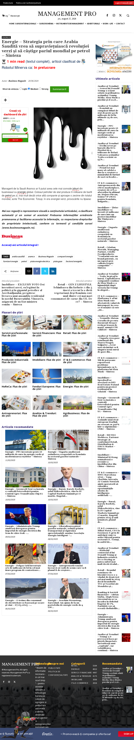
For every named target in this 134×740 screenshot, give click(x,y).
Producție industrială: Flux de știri (15, 361)
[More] (5, 100)
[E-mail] (28, 271)
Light (24, 89)
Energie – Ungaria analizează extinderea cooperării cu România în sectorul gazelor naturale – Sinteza (67, 455)
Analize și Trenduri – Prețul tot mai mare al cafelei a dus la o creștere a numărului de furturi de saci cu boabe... (109, 171)
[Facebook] (107, 15)
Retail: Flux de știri (74, 333)
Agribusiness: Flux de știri (76, 414)
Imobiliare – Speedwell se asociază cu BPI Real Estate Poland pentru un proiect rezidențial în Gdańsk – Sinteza (108, 385)
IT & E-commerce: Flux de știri (77, 361)
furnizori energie (10, 261)
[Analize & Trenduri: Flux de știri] (46, 402)
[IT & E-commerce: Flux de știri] (77, 349)
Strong (45, 89)
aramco (31, 256)
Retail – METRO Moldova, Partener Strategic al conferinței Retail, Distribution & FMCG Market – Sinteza (108, 442)
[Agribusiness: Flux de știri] (77, 402)
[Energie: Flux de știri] (77, 376)
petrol (24, 261)
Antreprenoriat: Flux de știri (14, 414)
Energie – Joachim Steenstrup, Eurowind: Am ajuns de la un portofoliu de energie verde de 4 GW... (65, 604)
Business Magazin (17, 80)
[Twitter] (120, 15)
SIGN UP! (15, 140)
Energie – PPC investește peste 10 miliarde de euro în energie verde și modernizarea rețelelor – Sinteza (24, 454)
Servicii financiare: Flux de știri (46, 334)
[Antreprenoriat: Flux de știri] (16, 402)
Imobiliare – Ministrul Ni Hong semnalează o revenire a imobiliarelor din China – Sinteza (108, 461)
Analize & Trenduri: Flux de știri (44, 414)
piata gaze (57, 261)
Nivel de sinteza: (11, 88)
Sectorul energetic (74, 261)
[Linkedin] (52, 271)
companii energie (65, 256)
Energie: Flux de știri (75, 386)
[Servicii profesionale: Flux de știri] (16, 322)
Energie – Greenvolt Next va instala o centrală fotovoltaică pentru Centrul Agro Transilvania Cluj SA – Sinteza (24, 492)
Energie (6, 37)
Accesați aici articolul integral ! (20, 245)
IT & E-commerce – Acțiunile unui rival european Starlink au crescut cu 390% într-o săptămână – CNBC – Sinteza (108, 423)
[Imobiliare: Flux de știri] (46, 349)
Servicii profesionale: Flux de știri (15, 334)
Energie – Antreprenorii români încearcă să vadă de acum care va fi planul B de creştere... (67, 568)
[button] (128, 15)
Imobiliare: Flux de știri (46, 359)
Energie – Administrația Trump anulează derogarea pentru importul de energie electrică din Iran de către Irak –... (23, 530)
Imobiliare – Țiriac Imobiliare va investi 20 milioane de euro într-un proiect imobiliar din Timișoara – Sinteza (108, 214)
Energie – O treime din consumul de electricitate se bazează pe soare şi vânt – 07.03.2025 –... (24, 602)
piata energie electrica (40, 261)
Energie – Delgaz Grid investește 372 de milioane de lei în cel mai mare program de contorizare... (23, 568)
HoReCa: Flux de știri (14, 386)
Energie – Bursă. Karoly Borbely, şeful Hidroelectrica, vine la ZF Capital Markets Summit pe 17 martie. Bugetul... (66, 492)
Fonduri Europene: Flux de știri (46, 388)
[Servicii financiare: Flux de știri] (46, 322)
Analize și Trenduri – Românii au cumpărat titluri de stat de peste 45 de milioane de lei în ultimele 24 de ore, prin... (108, 113)
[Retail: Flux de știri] (77, 322)
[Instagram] (113, 15)
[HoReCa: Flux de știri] (16, 376)
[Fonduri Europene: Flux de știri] (46, 376)
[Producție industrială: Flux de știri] (16, 349)
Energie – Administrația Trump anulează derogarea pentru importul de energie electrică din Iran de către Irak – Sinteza (109, 621)
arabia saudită (18, 256)
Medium (34, 89)
